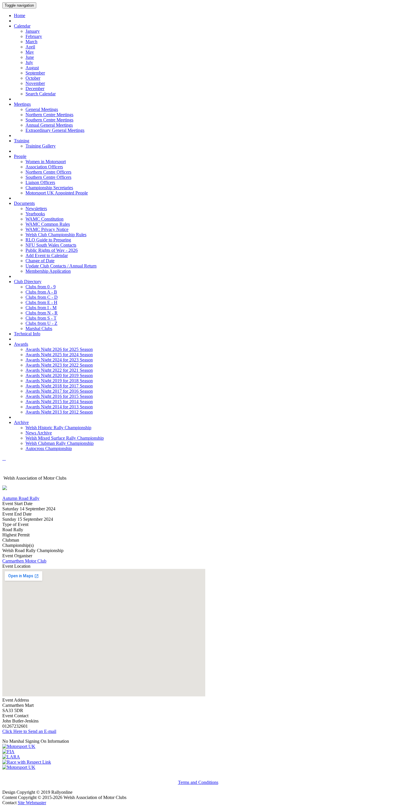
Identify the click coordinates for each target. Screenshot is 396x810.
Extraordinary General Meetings (55, 130)
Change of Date (40, 260)
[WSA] (18, 767)
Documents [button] (24, 203)
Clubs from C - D (42, 297)
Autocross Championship (49, 448)
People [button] (20, 156)
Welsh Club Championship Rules (56, 234)
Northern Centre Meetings (49, 114)
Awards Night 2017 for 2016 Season (59, 391)
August (32, 67)
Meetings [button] (22, 104)
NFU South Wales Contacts (51, 245)
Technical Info (27, 333)
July (29, 62)
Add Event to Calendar (47, 255)
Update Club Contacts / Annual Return (61, 265)
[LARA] (11, 756)
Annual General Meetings (49, 125)
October (33, 78)
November (35, 83)
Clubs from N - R (42, 312)
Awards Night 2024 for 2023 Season (59, 359)
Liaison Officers (40, 182)
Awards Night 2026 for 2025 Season (59, 349)
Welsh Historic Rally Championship (58, 427)
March (31, 41)
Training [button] (21, 140)
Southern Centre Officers (48, 177)
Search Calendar (41, 93)
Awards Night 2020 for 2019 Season (59, 375)
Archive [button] (21, 422)
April (30, 46)
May (30, 52)
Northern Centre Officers (48, 172)
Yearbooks (35, 213)
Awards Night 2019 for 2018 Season (59, 380)
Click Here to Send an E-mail (29, 731)
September (35, 72)
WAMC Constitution (44, 218)
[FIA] (8, 751)
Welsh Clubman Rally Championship (60, 443)
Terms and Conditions (198, 782)
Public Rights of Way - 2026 (52, 250)
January (33, 31)
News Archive (39, 432)
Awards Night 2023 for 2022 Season (59, 365)
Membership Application (48, 271)
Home (19, 15)
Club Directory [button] (27, 281)
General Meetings (42, 109)
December (35, 88)
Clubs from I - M (41, 307)
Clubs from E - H (41, 302)
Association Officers (44, 166)
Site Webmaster (32, 802)
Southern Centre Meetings (49, 119)
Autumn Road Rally (20, 498)
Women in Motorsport (46, 161)
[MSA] (18, 746)
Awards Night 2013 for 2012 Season (59, 411)
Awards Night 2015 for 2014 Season (59, 401)
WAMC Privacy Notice (47, 229)
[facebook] (4, 458)
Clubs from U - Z (41, 323)
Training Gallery (41, 145)
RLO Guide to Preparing (48, 239)
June (30, 57)
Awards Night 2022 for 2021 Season (59, 370)
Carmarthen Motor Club (24, 560)
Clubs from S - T (41, 318)
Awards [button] (21, 344)
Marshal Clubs (39, 328)
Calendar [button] (22, 25)
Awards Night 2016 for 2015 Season (59, 396)
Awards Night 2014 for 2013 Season (59, 406)
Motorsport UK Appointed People (57, 192)
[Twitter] (5, 458)
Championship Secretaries (49, 187)
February (34, 36)
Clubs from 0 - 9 (41, 286)
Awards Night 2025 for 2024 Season (59, 354)
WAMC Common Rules (48, 224)
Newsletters (36, 208)
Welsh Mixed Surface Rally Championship (65, 438)
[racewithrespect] (26, 762)
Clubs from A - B (41, 292)
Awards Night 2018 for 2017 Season (59, 385)
